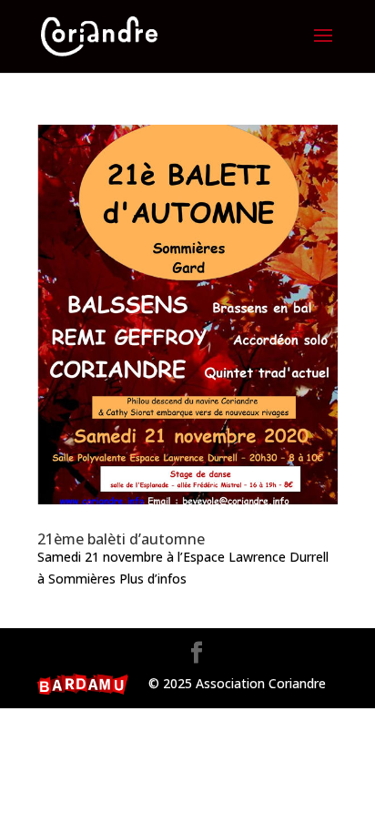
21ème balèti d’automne (121, 539)
